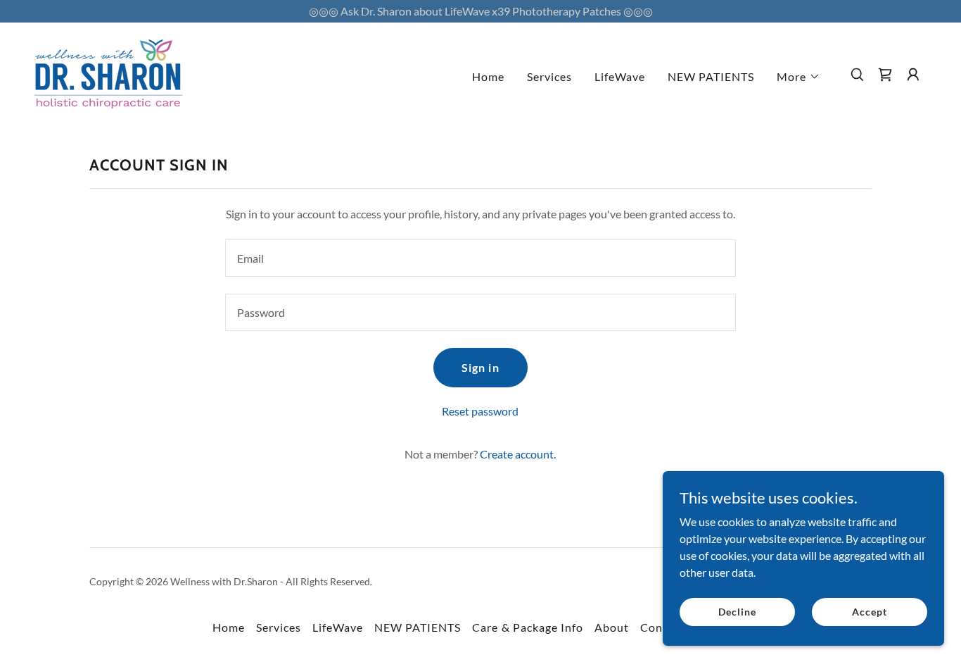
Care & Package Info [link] (527, 627)
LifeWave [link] (619, 76)
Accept (869, 612)
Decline (737, 612)
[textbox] (480, 258)
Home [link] (488, 76)
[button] (798, 76)
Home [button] (228, 627)
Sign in (480, 367)
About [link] (611, 627)
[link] (108, 73)
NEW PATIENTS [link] (711, 76)
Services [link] (549, 76)
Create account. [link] (518, 454)
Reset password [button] (480, 411)
